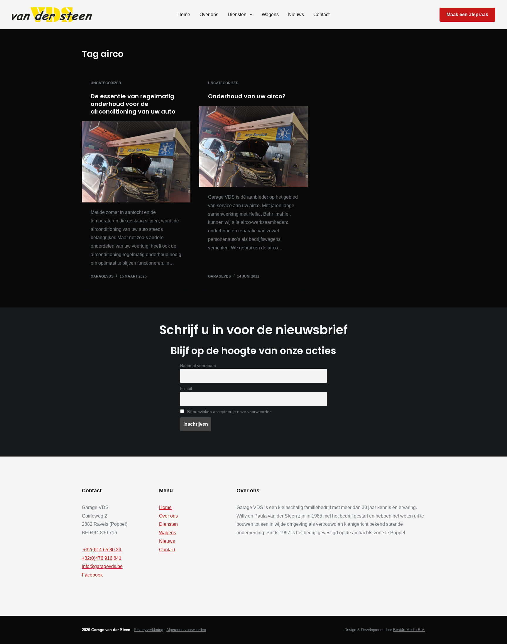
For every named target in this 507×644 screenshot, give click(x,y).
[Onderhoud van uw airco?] (253, 146)
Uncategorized (106, 83)
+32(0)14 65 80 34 (102, 549)
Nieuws (296, 14)
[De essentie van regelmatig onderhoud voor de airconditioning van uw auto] (136, 162)
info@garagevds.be (102, 566)
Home (184, 14)
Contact (321, 14)
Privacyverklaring (148, 630)
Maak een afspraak (467, 14)
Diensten (237, 14)
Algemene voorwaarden (186, 630)
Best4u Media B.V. (409, 630)
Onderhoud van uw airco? (246, 96)
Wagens (270, 14)
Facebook (92, 574)
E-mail (186, 388)
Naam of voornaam (198, 365)
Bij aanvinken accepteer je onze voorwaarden (229, 411)
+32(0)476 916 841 (101, 558)
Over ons (209, 14)
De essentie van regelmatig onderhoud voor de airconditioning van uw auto (133, 104)
